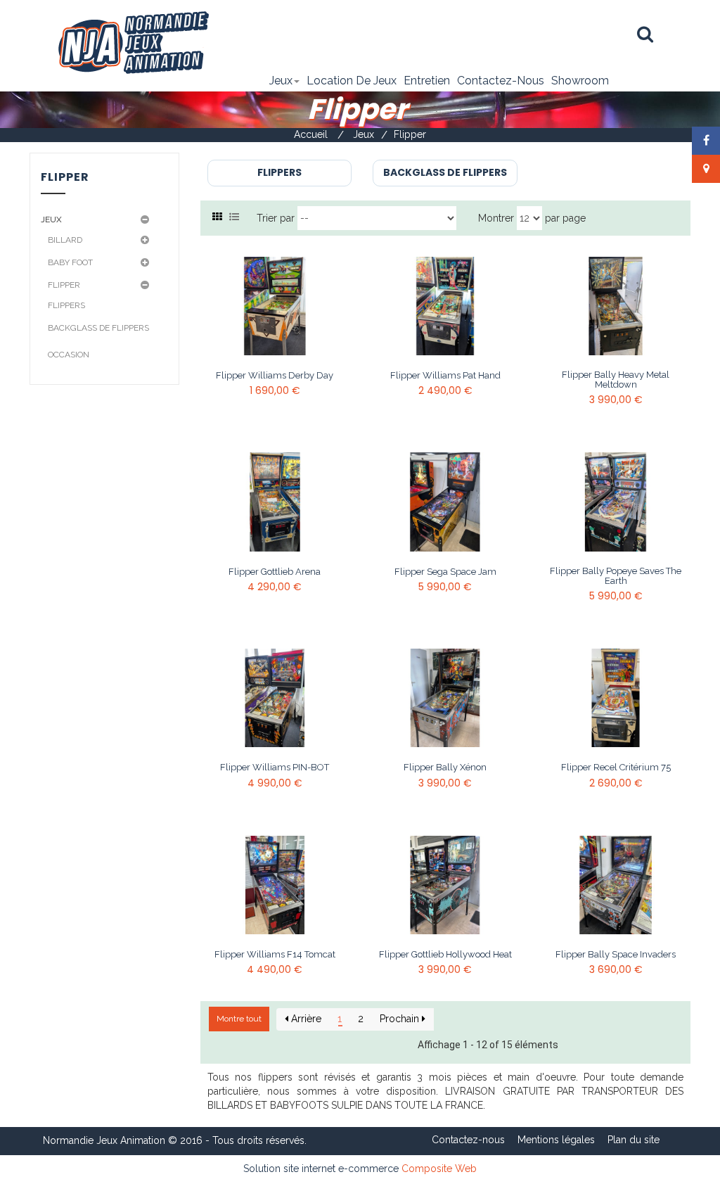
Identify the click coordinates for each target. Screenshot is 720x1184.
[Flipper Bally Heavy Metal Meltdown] (615, 306)
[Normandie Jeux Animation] (132, 41)
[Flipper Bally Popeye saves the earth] (615, 501)
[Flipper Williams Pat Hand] (445, 306)
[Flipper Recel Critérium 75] (615, 698)
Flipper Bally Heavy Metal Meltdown (615, 380)
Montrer (496, 218)
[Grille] (217, 216)
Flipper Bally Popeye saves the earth (615, 576)
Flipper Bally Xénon (445, 767)
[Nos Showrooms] (706, 169)
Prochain (401, 1018)
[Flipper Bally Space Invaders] (615, 885)
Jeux (51, 219)
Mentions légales (556, 1139)
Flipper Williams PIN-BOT (274, 767)
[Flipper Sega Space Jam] (445, 501)
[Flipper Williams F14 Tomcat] (274, 885)
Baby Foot (70, 262)
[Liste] (234, 216)
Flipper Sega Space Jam (445, 572)
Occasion (68, 354)
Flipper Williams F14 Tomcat (274, 955)
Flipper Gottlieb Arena (275, 572)
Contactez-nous (468, 1139)
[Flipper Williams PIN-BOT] (274, 698)
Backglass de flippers (98, 328)
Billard (65, 240)
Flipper (64, 285)
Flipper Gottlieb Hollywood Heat (445, 955)
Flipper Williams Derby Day (274, 376)
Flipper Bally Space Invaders (615, 955)
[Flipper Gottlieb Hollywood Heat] (445, 885)
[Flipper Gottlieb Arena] (274, 501)
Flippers (66, 305)
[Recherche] (645, 34)
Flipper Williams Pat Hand (445, 376)
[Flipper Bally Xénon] (445, 698)
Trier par (276, 218)
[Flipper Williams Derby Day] (274, 306)
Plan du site (634, 1139)
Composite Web (439, 1168)
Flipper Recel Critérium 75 (616, 767)
